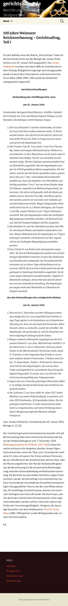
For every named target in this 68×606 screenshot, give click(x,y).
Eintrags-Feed (13, 571)
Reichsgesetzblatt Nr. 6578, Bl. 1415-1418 (26, 444)
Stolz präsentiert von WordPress (34, 599)
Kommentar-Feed (14, 575)
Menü (6, 21)
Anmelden (11, 566)
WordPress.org (13, 580)
